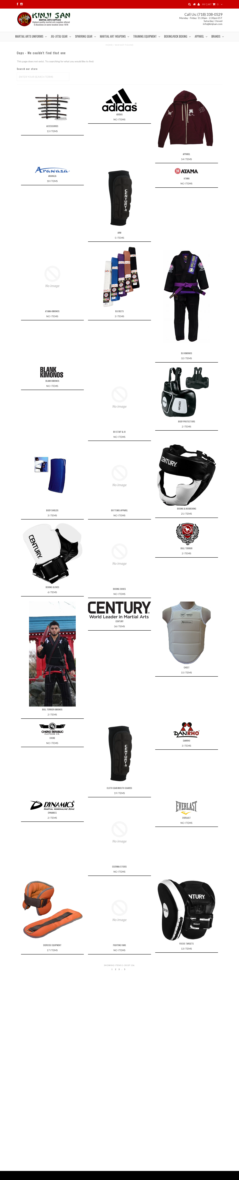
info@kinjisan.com (212, 23)
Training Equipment (145, 36)
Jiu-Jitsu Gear (59, 36)
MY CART (210, 4)
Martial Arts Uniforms (29, 36)
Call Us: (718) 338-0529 (203, 14)
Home (109, 45)
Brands (215, 36)
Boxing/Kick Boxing (175, 36)
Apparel (199, 36)
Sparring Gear (83, 36)
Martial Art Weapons (113, 36)
